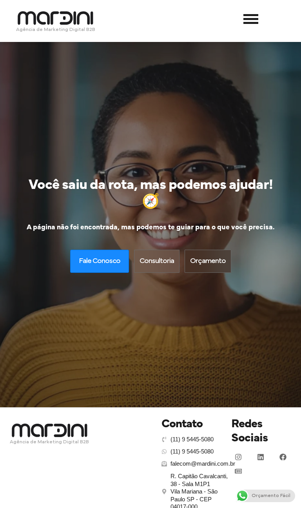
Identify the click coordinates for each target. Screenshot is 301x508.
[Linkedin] (261, 457)
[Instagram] (238, 457)
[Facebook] (283, 457)
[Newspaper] (238, 471)
